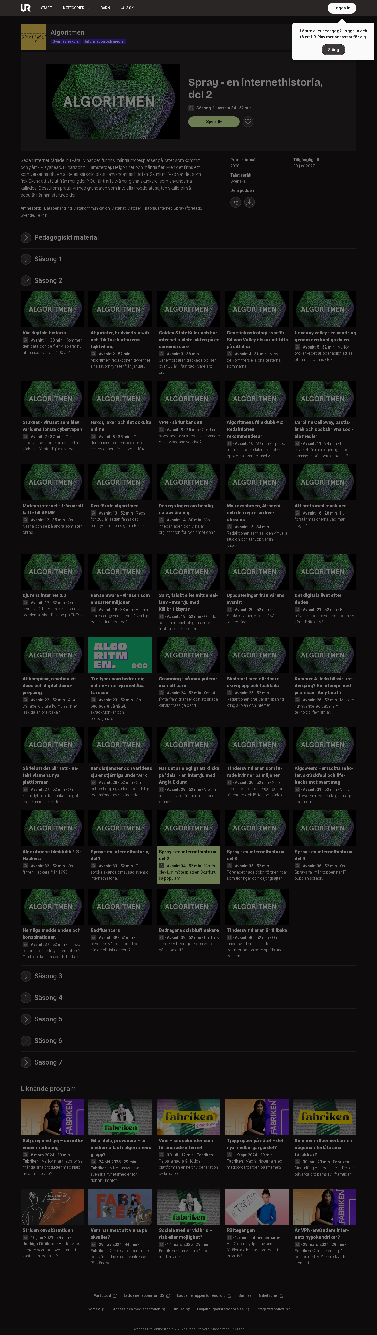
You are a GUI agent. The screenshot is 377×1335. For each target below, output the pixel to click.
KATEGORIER (73, 8)
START (46, 8)
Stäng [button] (333, 49)
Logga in (342, 8)
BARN (105, 8)
